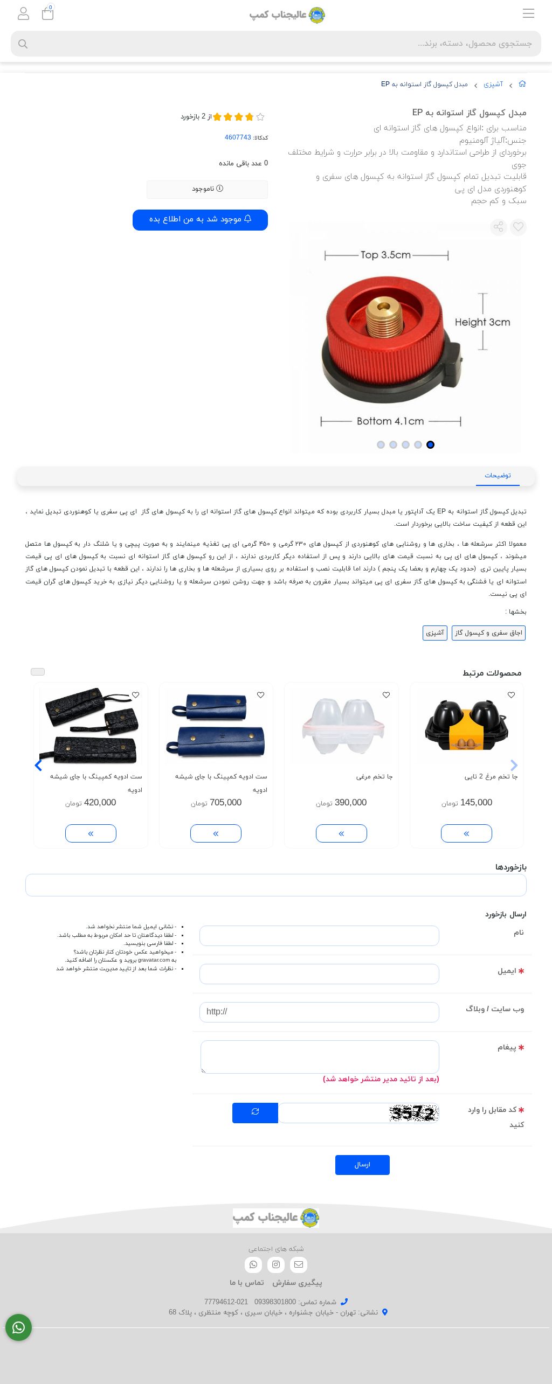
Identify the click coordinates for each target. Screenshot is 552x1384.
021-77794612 (226, 1303)
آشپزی (493, 84)
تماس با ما (247, 1283)
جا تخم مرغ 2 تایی (491, 777)
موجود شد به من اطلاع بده (196, 219)
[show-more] (466, 833)
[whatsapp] (253, 1265)
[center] (23, 44)
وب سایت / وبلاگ (495, 1009)
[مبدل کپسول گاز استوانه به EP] (276, 1218)
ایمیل (507, 971)
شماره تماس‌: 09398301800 (295, 1303)
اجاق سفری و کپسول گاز (488, 633)
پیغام (507, 1047)
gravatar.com (154, 960)
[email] (298, 1265)
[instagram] (276, 1265)
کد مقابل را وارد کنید (496, 1117)
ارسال (362, 1165)
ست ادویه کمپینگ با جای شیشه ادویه (221, 784)
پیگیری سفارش (297, 1283)
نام (519, 933)
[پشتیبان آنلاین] (18, 1327)
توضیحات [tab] (498, 475)
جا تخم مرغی (374, 777)
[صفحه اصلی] (523, 86)
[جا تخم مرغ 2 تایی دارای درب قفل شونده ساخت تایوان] (467, 726)
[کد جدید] (255, 1113)
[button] (514, 765)
